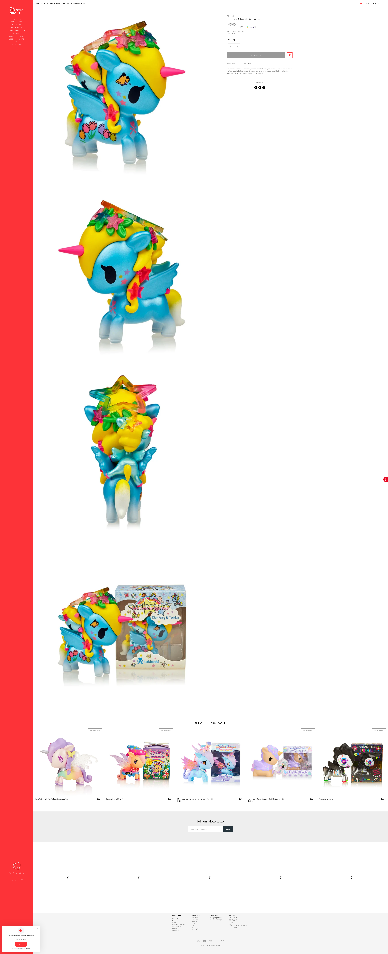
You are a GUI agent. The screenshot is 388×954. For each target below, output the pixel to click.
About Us (175, 918)
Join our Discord (16, 39)
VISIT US (232, 915)
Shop (16, 19)
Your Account (176, 926)
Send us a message (215, 920)
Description (231, 64)
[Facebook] (13, 873)
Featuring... (17, 30)
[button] (260, 27)
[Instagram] (10, 873)
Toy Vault (16, 33)
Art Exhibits (17, 28)
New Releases (16, 22)
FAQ (173, 920)
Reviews (247, 64)
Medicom (195, 924)
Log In (17, 42)
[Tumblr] (24, 873)
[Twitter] (17, 873)
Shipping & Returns (178, 924)
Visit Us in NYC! (16, 36)
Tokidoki (230, 16)
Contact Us (175, 930)
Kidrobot (195, 918)
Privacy (174, 922)
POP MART (195, 922)
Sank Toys (195, 920)
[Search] (384, 4)
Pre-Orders (16, 25)
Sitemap (175, 928)
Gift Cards (16, 44)
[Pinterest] (20, 873)
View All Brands (197, 930)
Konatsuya (195, 928)
